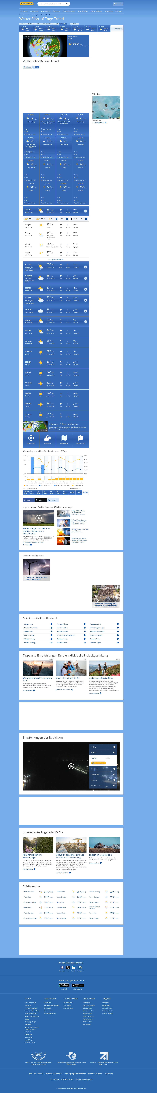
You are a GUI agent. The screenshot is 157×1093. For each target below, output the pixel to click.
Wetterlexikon (87, 1022)
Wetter (28, 998)
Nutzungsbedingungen (83, 1079)
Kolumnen (28, 1005)
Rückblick (74, 23)
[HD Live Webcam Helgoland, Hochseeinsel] (71, 766)
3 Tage (37, 23)
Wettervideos (89, 998)
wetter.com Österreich (32, 1016)
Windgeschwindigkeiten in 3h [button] (99, 120)
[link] (24, 11)
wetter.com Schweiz (31, 1013)
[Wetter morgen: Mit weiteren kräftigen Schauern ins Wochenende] (38, 518)
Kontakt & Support (95, 1074)
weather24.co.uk (30, 1042)
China (29, 15)
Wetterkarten (50, 998)
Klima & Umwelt (107, 1013)
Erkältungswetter (107, 1011)
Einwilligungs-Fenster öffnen (75, 1074)
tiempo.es (28, 1032)
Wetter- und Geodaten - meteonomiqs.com (32, 1028)
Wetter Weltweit (88, 1019)
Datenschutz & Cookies (53, 1074)
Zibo (42, 15)
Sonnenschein (48, 1011)
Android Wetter (68, 1008)
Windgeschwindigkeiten (51, 1005)
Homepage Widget (30, 1022)
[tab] (27, 67)
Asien (25, 15)
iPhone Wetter (68, 1003)
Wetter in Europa (88, 1016)
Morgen (30, 23)
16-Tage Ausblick (117, 29)
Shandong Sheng (36, 15)
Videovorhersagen (30, 1003)
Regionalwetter (87, 1013)
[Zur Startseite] (26, 3)
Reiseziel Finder (107, 1008)
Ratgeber (106, 998)
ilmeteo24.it (28, 1037)
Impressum (108, 1074)
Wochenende (47, 23)
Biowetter (105, 1003)
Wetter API (28, 1024)
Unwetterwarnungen (31, 1008)
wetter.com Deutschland (32, 1011)
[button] (56, 211)
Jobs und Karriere (36, 1074)
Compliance (54, 1079)
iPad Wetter (67, 1005)
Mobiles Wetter (71, 998)
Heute (22, 23)
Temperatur (47, 1008)
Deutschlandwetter (89, 1005)
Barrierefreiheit (67, 1079)
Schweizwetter (87, 1008)
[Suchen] (67, 4)
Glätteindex (106, 1005)
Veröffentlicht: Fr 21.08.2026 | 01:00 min (33, 542)
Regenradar (47, 1003)
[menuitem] (24, 11)
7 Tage (56, 23)
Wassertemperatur (50, 1013)
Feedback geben (84, 46)
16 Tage (63, 23)
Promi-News (87, 1024)
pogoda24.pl (29, 1040)
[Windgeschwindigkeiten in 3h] (106, 107)
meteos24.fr (28, 1034)
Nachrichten (86, 1003)
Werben (27, 1019)
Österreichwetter (88, 1011)
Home (20, 15)
